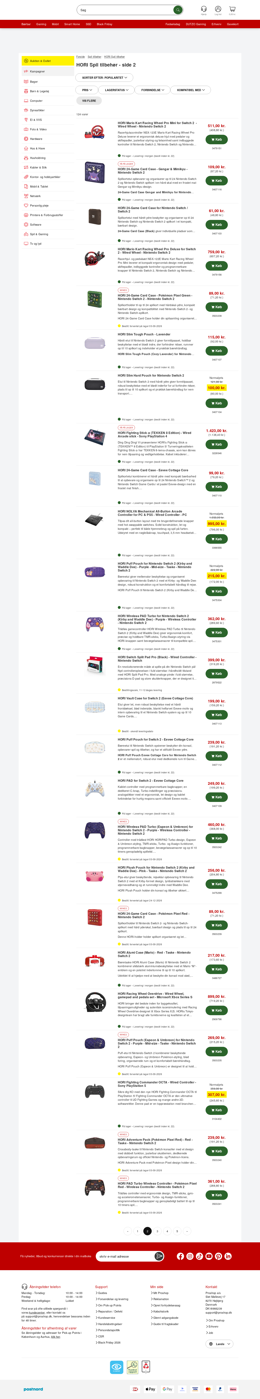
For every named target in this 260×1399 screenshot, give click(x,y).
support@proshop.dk (39, 1316)
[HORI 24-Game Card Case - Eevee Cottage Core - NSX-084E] (96, 478)
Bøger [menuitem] (34, 81)
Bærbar (26, 24)
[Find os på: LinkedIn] (228, 1256)
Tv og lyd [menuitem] (35, 243)
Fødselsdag (173, 24)
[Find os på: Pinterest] (218, 1256)
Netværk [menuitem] (35, 196)
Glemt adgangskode (166, 1318)
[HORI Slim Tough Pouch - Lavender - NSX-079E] (96, 343)
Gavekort (232, 24)
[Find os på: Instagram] (190, 1256)
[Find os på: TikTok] (199, 1256)
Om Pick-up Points (109, 1305)
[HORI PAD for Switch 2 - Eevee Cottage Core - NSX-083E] (96, 789)
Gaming (41, 24)
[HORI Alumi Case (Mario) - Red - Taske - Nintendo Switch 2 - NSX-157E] (96, 961)
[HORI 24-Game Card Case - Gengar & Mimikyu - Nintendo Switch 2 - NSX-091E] (96, 172)
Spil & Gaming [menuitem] (39, 234)
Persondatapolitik (109, 1330)
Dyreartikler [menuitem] (37, 110)
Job (211, 1333)
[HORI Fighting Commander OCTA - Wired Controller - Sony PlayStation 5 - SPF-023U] (96, 1091)
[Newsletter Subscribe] (159, 1256)
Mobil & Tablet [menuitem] (39, 186)
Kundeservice (106, 1318)
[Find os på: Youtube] (209, 1256)
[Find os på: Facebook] (180, 1256)
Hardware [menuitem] (36, 139)
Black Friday (104, 24)
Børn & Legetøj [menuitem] (39, 91)
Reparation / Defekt (110, 1311)
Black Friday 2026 (109, 1342)
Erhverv (216, 24)
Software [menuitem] (35, 224)
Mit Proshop (161, 1293)
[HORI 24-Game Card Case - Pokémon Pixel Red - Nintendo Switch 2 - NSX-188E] (96, 917)
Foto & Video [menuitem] (38, 129)
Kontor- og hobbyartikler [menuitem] (45, 177)
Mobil (55, 24)
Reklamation (161, 1299)
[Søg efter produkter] (178, 10)
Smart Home (72, 24)
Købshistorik (161, 1311)
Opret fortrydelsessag (166, 1305)
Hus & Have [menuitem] (37, 148)
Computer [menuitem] (36, 101)
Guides (102, 1293)
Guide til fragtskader (166, 1324)
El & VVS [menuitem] (36, 120)
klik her (55, 1337)
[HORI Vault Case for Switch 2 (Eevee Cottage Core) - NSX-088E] (96, 707)
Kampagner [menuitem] (37, 71)
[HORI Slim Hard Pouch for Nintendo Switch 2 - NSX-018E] (96, 384)
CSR (101, 1336)
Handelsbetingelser (110, 1324)
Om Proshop (216, 1320)
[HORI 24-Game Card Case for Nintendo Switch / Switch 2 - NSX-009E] (96, 216)
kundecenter (37, 1312)
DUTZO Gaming (196, 24)
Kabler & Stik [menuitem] (38, 167)
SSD (88, 24)
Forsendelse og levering (113, 1299)
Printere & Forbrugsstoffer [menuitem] (46, 215)
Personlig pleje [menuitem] (39, 205)
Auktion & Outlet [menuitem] (40, 61)
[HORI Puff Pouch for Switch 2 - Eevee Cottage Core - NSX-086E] (96, 748)
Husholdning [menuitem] (38, 158)
